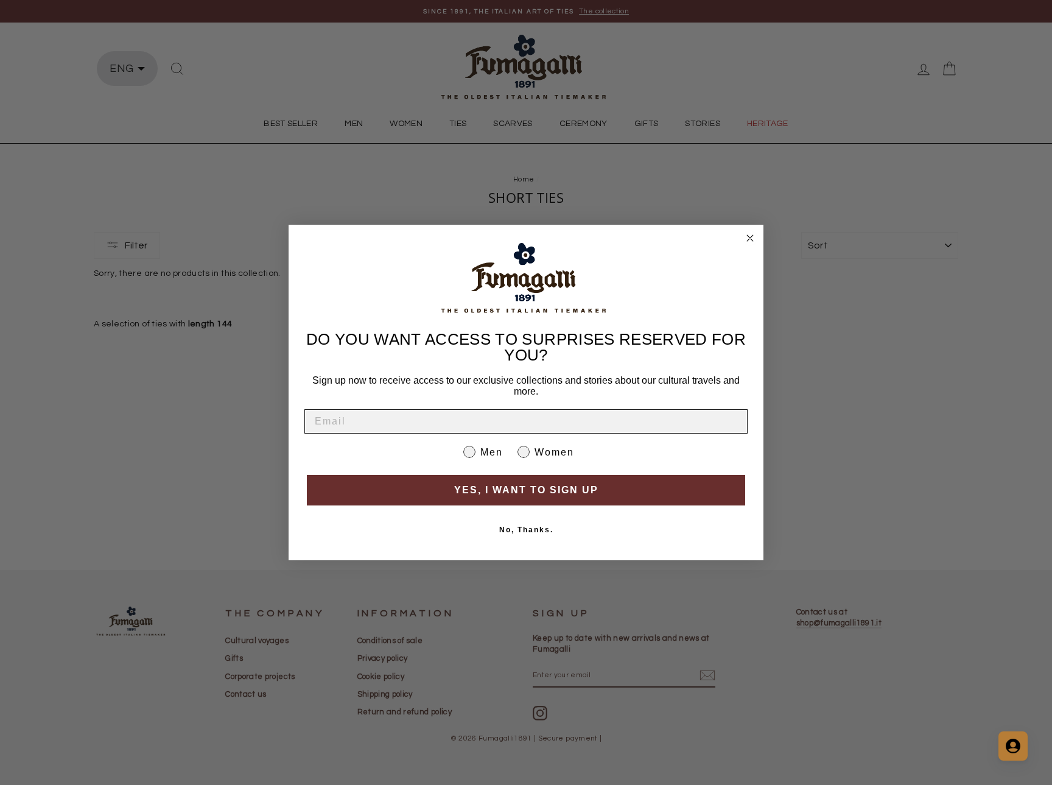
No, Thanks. (526, 530)
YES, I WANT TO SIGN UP (526, 490)
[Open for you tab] (1013, 746)
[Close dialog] (750, 238)
